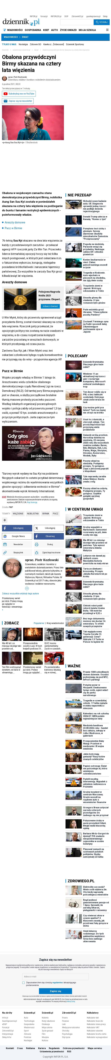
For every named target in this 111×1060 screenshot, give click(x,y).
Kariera (42, 1048)
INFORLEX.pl (56, 16)
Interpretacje (7, 1034)
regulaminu (57, 982)
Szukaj (103, 22)
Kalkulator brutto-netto (96, 1034)
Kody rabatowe (48, 1021)
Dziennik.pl (29, 1013)
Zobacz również (50, 306)
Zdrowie (27, 1034)
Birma (45, 513)
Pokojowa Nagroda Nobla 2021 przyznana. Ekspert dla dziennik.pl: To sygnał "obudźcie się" (49, 295)
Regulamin (54, 1048)
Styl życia (66, 1037)
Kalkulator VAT (93, 1027)
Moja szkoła (47, 1027)
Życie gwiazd (47, 1031)
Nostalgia (23, 44)
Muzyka (45, 1037)
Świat (25, 37)
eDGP (4, 1024)
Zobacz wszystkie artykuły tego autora (20, 593)
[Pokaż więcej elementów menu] (107, 30)
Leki (64, 1024)
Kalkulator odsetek (95, 1031)
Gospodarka (29, 1024)
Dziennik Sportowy (75, 44)
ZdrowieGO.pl (77, 16)
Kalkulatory (92, 1013)
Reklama (30, 1048)
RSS (69, 1051)
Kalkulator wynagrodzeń (97, 1037)
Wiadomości (11, 37)
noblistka (33, 513)
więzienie (18, 513)
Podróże (27, 1037)
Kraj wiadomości (55, 623)
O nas (20, 1048)
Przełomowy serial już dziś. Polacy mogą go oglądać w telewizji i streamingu (12, 604)
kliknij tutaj (71, 1001)
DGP (66, 16)
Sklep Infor (6, 1037)
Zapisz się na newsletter (20, 101)
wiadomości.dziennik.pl (21, 50)
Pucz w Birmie (13, 228)
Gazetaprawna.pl (9, 1021)
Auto (26, 1018)
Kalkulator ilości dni (95, 1021)
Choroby (65, 1031)
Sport (26, 1031)
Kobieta (45, 1018)
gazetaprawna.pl (93, 16)
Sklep (105, 16)
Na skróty (7, 1013)
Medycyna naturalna (71, 1027)
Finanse (65, 1021)
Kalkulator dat (93, 1018)
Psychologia (67, 1034)
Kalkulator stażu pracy (96, 1024)
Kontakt (10, 1048)
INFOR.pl (33, 16)
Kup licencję (32, 502)
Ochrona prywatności (73, 1048)
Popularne (39, 623)
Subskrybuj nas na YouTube (21, 93)
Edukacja (46, 1024)
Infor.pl (5, 1018)
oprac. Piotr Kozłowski (34, 78)
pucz (55, 513)
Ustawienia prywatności (52, 1051)
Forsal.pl (5, 1027)
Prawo (65, 1018)
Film (43, 1034)
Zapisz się (55, 991)
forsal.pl (44, 16)
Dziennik (5, 50)
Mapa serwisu (95, 1048)
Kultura (45, 1040)
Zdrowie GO (35, 44)
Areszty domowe (15, 222)
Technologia (29, 1021)
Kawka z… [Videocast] (53, 44)
